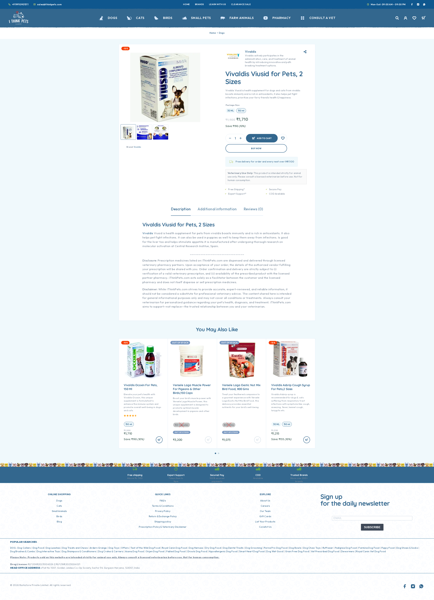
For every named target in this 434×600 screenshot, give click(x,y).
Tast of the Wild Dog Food (145, 547)
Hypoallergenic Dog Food (223, 551)
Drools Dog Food (197, 551)
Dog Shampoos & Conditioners (79, 551)
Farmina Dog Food (369, 547)
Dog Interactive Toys (48, 551)
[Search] (397, 18)
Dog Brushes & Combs (22, 551)
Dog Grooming (253, 547)
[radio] (230, 110)
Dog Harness (196, 547)
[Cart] (423, 18)
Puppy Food (388, 547)
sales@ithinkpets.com (49, 4)
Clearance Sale (241, 4)
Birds (168, 18)
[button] (215, 453)
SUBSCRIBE (372, 527)
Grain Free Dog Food (297, 551)
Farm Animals (242, 18)
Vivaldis (137, 147)
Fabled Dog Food (176, 551)
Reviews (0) (253, 209)
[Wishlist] (414, 18)
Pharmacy (281, 18)
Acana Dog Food (134, 551)
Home (186, 4)
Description (181, 209)
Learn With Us (217, 4)
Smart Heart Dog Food (252, 551)
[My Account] (405, 18)
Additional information (217, 209)
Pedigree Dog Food (346, 547)
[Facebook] (412, 4)
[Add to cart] (159, 439)
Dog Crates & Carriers (110, 551)
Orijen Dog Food (155, 551)
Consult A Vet (322, 18)
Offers (125, 547)
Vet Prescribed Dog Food (325, 551)
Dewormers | (348, 551)
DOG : (13, 547)
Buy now (256, 148)
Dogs (112, 18)
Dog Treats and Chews (75, 547)
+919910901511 (20, 4)
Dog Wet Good (274, 551)
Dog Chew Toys (312, 547)
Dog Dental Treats (233, 547)
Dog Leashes (53, 547)
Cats (140, 18)
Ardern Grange (98, 547)
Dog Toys (114, 547)
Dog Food (38, 547)
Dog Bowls (295, 547)
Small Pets (201, 18)
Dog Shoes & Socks (407, 547)
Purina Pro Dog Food (275, 547)
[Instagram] (418, 4)
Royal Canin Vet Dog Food (371, 551)
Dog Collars (24, 547)
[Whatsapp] (424, 4)
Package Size (233, 105)
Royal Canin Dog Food (174, 547)
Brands (199, 4)
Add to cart (264, 137)
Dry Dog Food (213, 547)
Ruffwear (328, 547)
